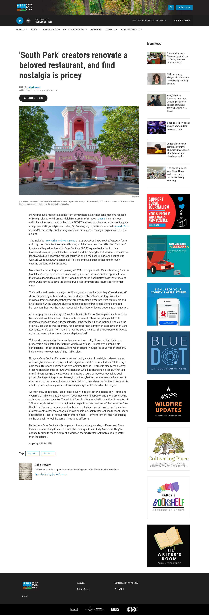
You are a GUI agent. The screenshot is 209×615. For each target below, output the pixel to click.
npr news (32, 453)
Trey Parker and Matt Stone (60, 240)
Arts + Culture (51, 29)
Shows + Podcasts (74, 29)
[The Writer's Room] (168, 546)
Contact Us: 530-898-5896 (126, 583)
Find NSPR (119, 589)
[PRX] (132, 609)
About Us (81, 583)
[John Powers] (25, 471)
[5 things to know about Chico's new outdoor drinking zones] (156, 127)
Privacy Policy (83, 589)
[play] (20, 20)
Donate (185, 7)
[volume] (28, 20)
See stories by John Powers (51, 474)
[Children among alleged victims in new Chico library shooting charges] (156, 79)
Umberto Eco (121, 226)
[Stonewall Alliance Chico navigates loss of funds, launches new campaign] (156, 58)
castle (101, 218)
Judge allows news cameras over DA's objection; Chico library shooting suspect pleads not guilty (178, 150)
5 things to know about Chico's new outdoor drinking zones (178, 126)
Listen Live (110, 29)
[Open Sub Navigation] (27, 29)
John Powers (34, 87)
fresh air (48, 453)
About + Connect (129, 29)
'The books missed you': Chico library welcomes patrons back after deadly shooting (176, 174)
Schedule (96, 29)
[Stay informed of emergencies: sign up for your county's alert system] (168, 304)
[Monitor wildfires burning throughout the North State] (168, 401)
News (34, 29)
